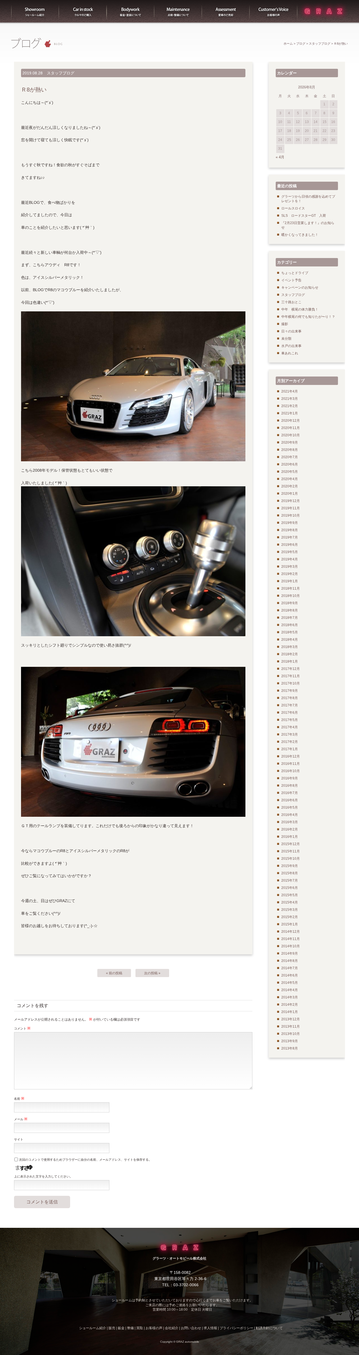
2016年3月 (289, 822)
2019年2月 (289, 574)
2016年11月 (290, 764)
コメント (22, 1028)
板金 (130, 11)
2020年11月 (290, 428)
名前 (19, 1098)
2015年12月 (290, 844)
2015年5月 (289, 895)
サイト (18, 1139)
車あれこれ (289, 353)
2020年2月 (289, 486)
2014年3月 (289, 997)
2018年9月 (289, 603)
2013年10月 (290, 1034)
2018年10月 (290, 596)
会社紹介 (171, 1328)
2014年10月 (290, 946)
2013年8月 (289, 1048)
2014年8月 (289, 961)
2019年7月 (289, 537)
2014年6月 (289, 975)
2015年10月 (290, 859)
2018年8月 (289, 610)
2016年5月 (289, 807)
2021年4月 (289, 391)
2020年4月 (289, 479)
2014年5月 (289, 983)
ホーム (288, 43)
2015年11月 (290, 851)
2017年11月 (290, 676)
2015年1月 (289, 924)
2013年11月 (290, 1026)
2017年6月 (289, 713)
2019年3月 (289, 567)
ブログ (300, 43)
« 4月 (280, 157)
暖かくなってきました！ (299, 235)
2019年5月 (289, 552)
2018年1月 (289, 661)
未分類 (286, 339)
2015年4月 (289, 902)
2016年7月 (289, 793)
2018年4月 (289, 640)
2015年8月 (289, 873)
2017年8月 (289, 698)
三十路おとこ (291, 302)
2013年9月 (289, 1041)
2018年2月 (289, 654)
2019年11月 (290, 508)
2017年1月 (289, 749)
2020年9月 (289, 442)
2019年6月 (289, 545)
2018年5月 (289, 632)
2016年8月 (289, 786)
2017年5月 (289, 720)
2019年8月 (289, 530)
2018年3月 (289, 647)
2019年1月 (289, 581)
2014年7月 (289, 968)
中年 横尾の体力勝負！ (299, 309)
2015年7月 (289, 880)
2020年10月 (290, 435)
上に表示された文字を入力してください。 (43, 1176)
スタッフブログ (319, 43)
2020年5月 (289, 472)
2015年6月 (289, 888)
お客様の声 (273, 11)
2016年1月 (289, 837)
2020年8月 (289, 450)
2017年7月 (289, 705)
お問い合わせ (191, 1328)
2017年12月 (290, 669)
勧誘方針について (269, 1328)
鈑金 (121, 1328)
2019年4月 (289, 559)
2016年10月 (290, 771)
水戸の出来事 (291, 346)
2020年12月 (290, 421)
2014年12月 (290, 932)
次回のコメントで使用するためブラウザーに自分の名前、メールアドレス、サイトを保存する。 (85, 1159)
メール (20, 1119)
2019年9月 (289, 523)
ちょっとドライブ (294, 273)
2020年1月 (289, 494)
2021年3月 (289, 399)
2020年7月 (289, 457)
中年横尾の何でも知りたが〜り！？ (308, 317)
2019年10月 (290, 515)
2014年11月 (290, 939)
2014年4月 (289, 990)
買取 (226, 11)
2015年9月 (289, 866)
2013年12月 (290, 1019)
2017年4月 (289, 727)
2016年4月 (289, 815)
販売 (83, 11)
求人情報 (210, 1328)
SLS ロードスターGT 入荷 (303, 216)
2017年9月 (289, 691)
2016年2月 (289, 829)
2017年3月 (289, 734)
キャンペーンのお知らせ (299, 287)
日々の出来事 (291, 331)
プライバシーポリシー (236, 1328)
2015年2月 (289, 917)
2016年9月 (289, 778)
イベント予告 (291, 280)
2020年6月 (289, 464)
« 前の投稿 (114, 973)
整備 (178, 11)
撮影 (284, 324)
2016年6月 (289, 800)
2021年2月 (289, 406)
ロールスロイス (293, 208)
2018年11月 (290, 588)
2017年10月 (290, 683)
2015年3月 (289, 910)
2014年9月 (289, 953)
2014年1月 (289, 1012)
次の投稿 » (152, 973)
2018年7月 (289, 618)
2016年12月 (290, 756)
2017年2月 (289, 742)
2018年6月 (289, 625)
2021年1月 (289, 413)
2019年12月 (290, 501)
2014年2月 (289, 1005)
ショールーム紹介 (35, 11)
